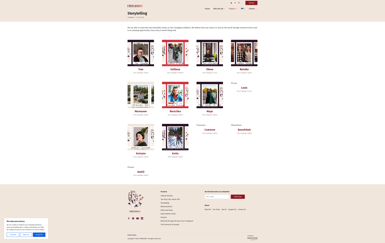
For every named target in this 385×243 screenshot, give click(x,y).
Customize (13, 235)
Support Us (232, 209)
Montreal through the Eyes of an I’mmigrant (177, 221)
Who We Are (218, 9)
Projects (232, 9)
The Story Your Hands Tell (170, 199)
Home (207, 9)
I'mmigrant (131, 17)
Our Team (216, 209)
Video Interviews (167, 210)
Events (252, 9)
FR (239, 3)
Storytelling (165, 203)
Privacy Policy (132, 235)
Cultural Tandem (167, 196)
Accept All (39, 235)
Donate (251, 3)
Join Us (224, 209)
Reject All (26, 235)
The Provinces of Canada (170, 225)
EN (235, 3)
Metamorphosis (166, 207)
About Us (208, 209)
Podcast (164, 217)
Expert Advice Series (168, 214)
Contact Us (242, 209)
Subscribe (238, 197)
